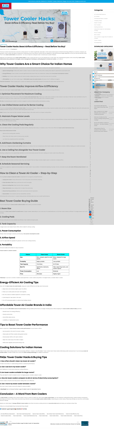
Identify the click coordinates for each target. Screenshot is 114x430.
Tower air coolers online (6, 415)
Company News (97, 73)
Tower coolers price (78, 415)
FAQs (96, 99)
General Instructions (98, 97)
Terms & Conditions (98, 93)
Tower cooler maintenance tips (30, 415)
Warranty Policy (97, 89)
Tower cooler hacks (17, 415)
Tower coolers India (43, 415)
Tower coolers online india (66, 415)
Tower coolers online (54, 415)
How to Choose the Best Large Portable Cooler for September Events (23, 389)
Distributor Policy (97, 85)
